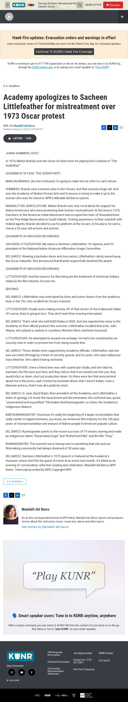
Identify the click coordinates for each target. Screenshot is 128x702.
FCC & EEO (104, 660)
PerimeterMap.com (49, 43)
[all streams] (123, 16)
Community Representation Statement (56, 671)
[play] (9, 17)
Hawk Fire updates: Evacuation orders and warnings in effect (64, 37)
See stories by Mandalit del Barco (45, 527)
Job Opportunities (82, 653)
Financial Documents (59, 662)
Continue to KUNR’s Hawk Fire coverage (64, 52)
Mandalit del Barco (24, 125)
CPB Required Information (55, 653)
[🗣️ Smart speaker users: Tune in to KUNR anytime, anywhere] (64, 574)
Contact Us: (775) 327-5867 (82, 661)
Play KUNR (102, 67)
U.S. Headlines (11, 86)
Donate (114, 5)
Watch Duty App (85, 43)
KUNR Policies (106, 653)
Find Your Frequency (84, 669)
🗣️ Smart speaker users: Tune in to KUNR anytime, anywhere (64, 615)
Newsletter (93, 5)
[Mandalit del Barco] (10, 514)
